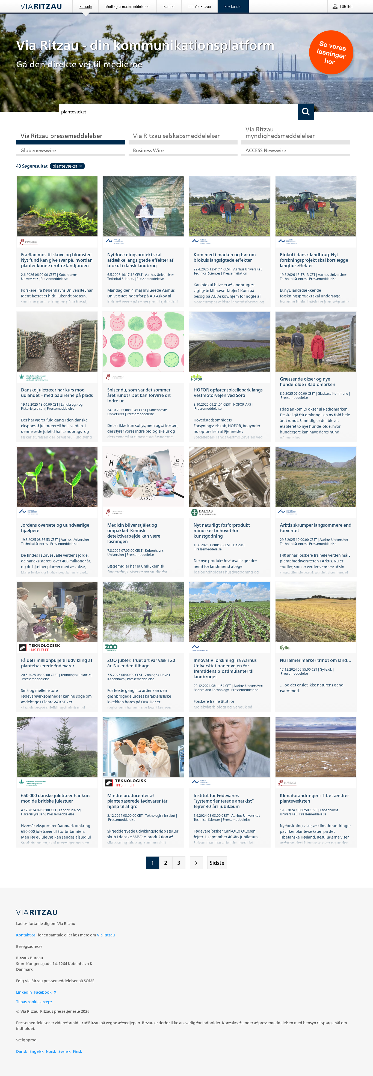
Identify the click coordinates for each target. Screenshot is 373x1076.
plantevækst (64, 166)
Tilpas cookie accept (34, 1001)
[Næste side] (196, 862)
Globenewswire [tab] (38, 151)
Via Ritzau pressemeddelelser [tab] (61, 136)
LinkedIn (24, 992)
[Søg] (306, 112)
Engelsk (36, 1051)
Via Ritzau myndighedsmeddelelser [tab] (280, 133)
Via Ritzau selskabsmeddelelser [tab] (176, 136)
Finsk (77, 1051)
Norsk (51, 1051)
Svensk (64, 1051)
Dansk (21, 1051)
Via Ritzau (106, 935)
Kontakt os (25, 935)
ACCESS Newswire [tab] (265, 151)
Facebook (43, 992)
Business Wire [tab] (148, 151)
